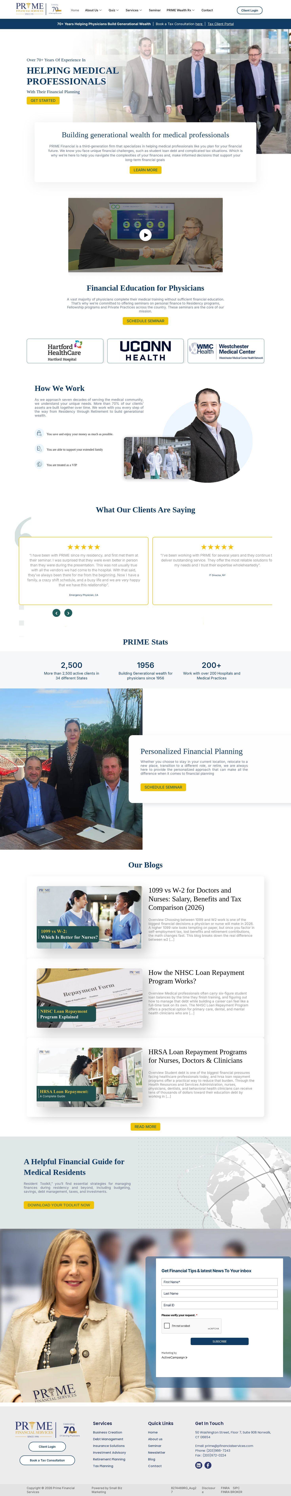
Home (75, 10)
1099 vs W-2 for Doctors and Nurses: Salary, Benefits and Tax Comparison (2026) (194, 898)
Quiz (112, 10)
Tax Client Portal (221, 24)
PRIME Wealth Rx (179, 10)
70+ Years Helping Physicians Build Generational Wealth (104, 24)
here (199, 24)
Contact (207, 10)
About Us (91, 10)
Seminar (155, 10)
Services (132, 10)
